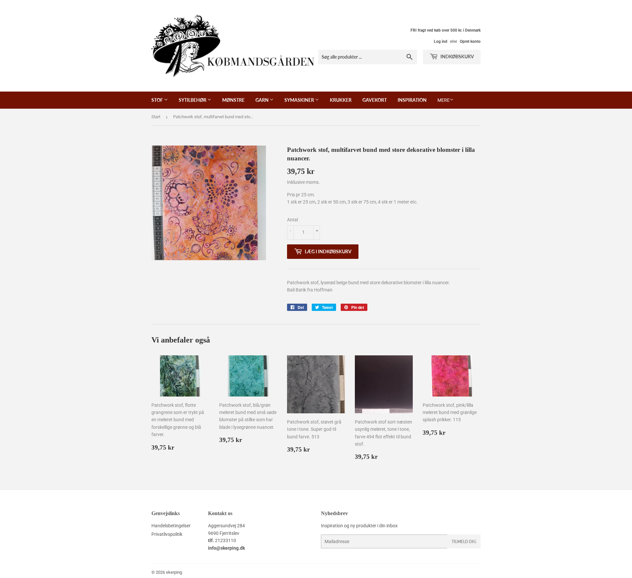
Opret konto (470, 41)
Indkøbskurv (456, 56)
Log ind (440, 41)
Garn (262, 100)
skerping (174, 572)
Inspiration (412, 100)
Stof (157, 100)
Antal (292, 219)
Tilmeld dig (464, 541)
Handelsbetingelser (171, 525)
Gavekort (374, 100)
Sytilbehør (193, 100)
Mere (443, 100)
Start (155, 116)
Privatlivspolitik (166, 534)
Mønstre (233, 100)
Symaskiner (299, 100)
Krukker (341, 100)
